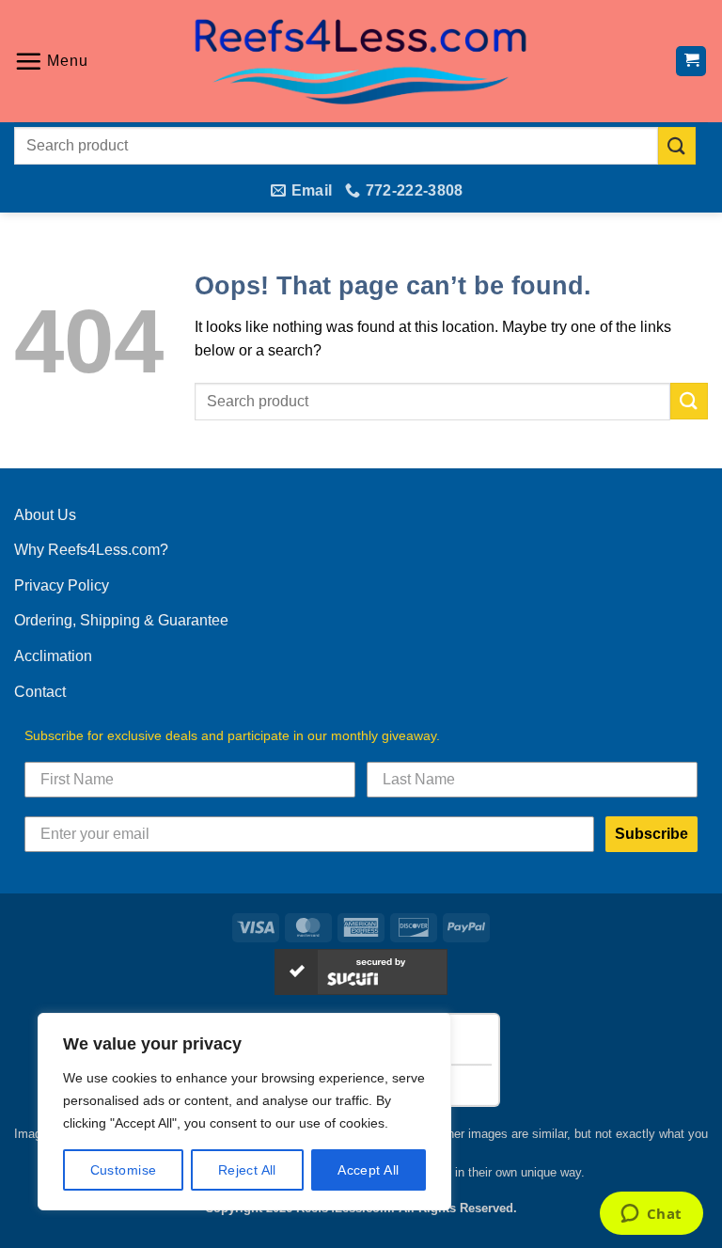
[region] (244, 1111)
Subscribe (651, 834)
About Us (45, 515)
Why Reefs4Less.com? (91, 550)
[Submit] (677, 145)
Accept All (368, 1169)
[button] (51, 61)
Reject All (247, 1169)
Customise (123, 1169)
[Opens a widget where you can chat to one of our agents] (651, 1215)
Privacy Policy (61, 585)
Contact (40, 692)
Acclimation (53, 656)
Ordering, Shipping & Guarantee (121, 620)
